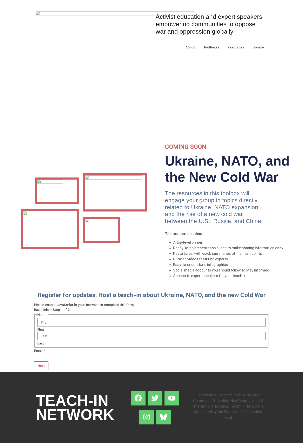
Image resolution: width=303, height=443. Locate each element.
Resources (236, 47)
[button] (191, 47)
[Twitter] (155, 398)
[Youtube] (171, 398)
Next (41, 366)
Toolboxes (211, 47)
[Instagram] (146, 417)
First (40, 329)
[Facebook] (138, 398)
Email (39, 350)
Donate (258, 47)
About (190, 47)
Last (40, 343)
